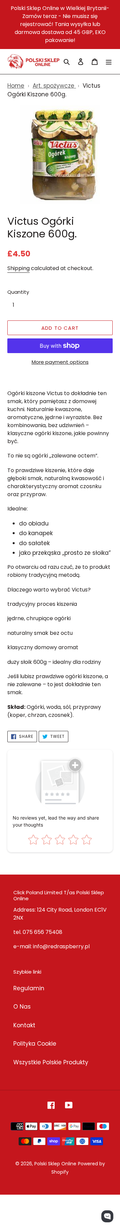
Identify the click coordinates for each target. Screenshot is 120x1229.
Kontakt (24, 1025)
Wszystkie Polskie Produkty (50, 1062)
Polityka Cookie (34, 1044)
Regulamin (28, 988)
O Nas (22, 1007)
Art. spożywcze (54, 86)
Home (15, 86)
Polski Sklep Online (55, 1163)
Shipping (18, 268)
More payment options (60, 361)
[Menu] (109, 61)
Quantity (18, 291)
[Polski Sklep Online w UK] (33, 61)
